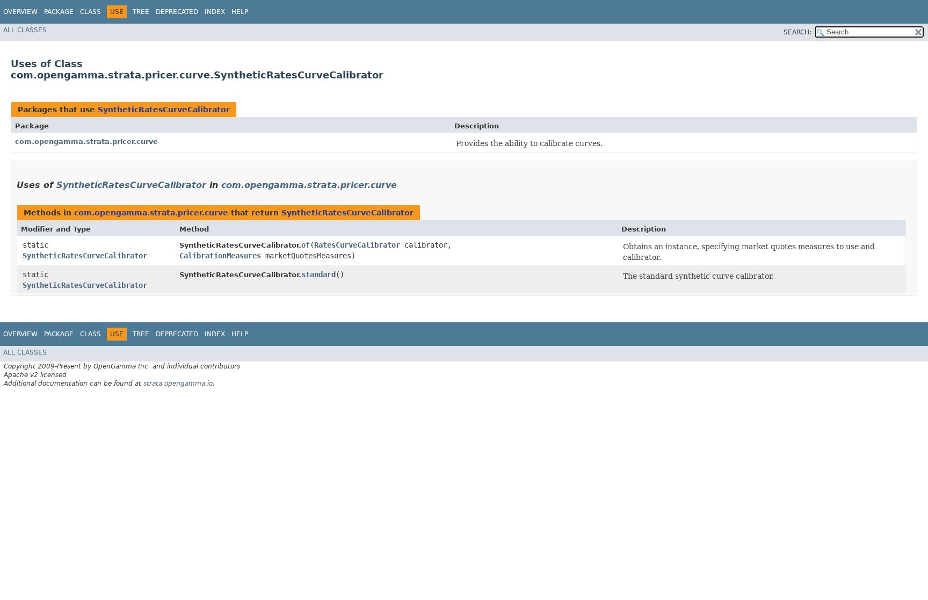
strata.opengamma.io (178, 383)
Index (215, 12)
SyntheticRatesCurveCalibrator (164, 109)
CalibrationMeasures (220, 255)
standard (318, 274)
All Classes (25, 30)
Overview (20, 12)
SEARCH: (797, 32)
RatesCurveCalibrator (357, 245)
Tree (141, 12)
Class (90, 12)
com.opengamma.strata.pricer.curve (86, 142)
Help (239, 12)
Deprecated (177, 12)
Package (59, 12)
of (305, 245)
